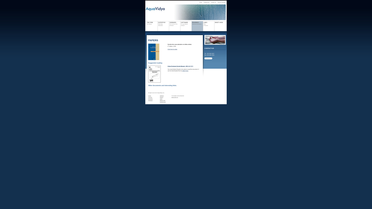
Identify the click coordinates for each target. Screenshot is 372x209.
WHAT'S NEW (219, 22)
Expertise (150, 98)
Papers (161, 97)
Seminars (150, 100)
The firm (150, 97)
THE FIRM (150, 23)
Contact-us (213, 2)
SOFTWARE (184, 24)
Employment (206, 2)
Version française (222, 2)
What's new (162, 100)
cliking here (185, 71)
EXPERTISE (161, 24)
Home (200, 2)
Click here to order (172, 49)
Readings (196, 23)
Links (161, 98)
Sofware (162, 95)
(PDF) (180, 66)
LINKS (206, 24)
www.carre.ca (174, 97)
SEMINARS (173, 24)
